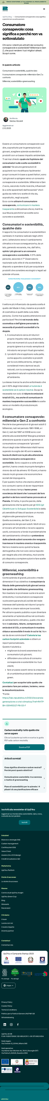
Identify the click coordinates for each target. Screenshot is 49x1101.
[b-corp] (5, 972)
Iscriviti (24, 822)
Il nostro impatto (7, 927)
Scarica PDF (24, 747)
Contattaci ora (7, 945)
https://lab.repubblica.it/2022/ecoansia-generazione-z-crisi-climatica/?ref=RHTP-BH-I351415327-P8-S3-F (23, 702)
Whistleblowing (7, 1017)
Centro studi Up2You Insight (12, 893)
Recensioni (5, 908)
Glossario (5, 904)
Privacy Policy (6, 1002)
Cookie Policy (6, 1006)
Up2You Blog (7, 17)
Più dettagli (5, 978)
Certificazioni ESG (8, 847)
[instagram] (11, 1024)
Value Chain (6, 851)
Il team (4, 919)
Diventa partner (7, 931)
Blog (3, 900)
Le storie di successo (9, 881)
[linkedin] (4, 1024)
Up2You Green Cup (8, 896)
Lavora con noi (7, 923)
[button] (44, 9)
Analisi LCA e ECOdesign (11, 855)
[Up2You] (4, 9)
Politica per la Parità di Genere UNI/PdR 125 (18, 1014)
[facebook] (18, 1024)
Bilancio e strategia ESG (10, 840)
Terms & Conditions (9, 1010)
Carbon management (9, 844)
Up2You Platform (7, 870)
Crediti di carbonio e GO (10, 859)
